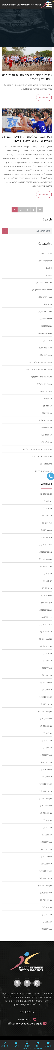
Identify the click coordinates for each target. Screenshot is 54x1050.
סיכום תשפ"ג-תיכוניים (44, 456)
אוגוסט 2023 (47, 726)
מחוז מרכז (48, 427)
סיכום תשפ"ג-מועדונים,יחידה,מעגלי (39, 449)
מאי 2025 (48, 588)
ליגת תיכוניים (47, 391)
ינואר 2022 (48, 863)
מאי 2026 (48, 515)
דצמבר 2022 (47, 784)
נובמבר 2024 (47, 631)
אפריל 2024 (47, 668)
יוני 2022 (49, 827)
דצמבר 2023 (47, 697)
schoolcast (47, 253)
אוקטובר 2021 (47, 885)
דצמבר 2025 (47, 544)
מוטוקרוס (48, 398)
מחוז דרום (48, 405)
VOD (50, 268)
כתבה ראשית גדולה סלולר (42, 362)
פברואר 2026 (47, 530)
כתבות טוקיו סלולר (45, 384)
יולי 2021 (48, 907)
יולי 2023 (48, 733)
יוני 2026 (49, 508)
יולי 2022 (48, 820)
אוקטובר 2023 (47, 711)
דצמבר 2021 (47, 871)
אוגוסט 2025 (47, 566)
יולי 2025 (48, 573)
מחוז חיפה (48, 413)
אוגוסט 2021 (47, 900)
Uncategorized (46, 260)
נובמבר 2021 (47, 878)
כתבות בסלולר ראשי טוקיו (42, 376)
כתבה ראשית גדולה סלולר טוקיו (40, 369)
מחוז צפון (48, 435)
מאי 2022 (48, 834)
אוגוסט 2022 (47, 813)
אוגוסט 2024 (47, 646)
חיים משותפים (46, 311)
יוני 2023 (49, 740)
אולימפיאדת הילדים (44, 282)
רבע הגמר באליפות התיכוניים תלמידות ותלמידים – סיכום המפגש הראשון (27, 138)
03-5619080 (24, 1019)
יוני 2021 (49, 914)
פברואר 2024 (47, 682)
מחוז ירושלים (47, 420)
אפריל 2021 (47, 929)
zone (50, 275)
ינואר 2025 (48, 617)
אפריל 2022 (47, 842)
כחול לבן (49, 340)
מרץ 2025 (48, 602)
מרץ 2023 (48, 762)
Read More (43, 97)
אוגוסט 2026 (47, 494)
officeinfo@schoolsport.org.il (25, 1023)
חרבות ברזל (47, 318)
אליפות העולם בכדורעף (43, 289)
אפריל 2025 (47, 595)
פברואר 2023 (47, 769)
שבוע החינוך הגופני (45, 471)
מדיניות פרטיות (27, 1011)
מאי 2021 (48, 922)
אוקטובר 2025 (47, 559)
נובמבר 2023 (47, 704)
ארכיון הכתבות (46, 297)
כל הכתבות (48, 347)
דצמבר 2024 (47, 624)
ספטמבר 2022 (46, 805)
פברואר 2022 (47, 856)
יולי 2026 (48, 501)
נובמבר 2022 (47, 791)
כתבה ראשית (47, 355)
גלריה (50, 304)
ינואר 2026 (48, 537)
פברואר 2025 (47, 610)
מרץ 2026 (48, 523)
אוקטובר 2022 (47, 798)
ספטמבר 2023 (46, 718)
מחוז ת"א (48, 442)
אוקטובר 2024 (47, 639)
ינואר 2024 (48, 689)
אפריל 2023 (47, 755)
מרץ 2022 (48, 849)
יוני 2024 (49, 653)
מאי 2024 (48, 660)
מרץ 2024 (48, 675)
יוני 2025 (49, 581)
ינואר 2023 (48, 776)
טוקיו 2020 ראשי (46, 333)
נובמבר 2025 (47, 552)
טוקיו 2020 (48, 326)
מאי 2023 (48, 747)
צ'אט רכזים (48, 464)
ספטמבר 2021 (46, 892)
